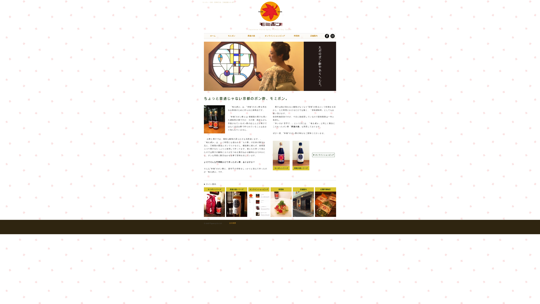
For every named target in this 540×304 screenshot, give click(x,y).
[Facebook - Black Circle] (327, 36)
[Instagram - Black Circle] (332, 36)
